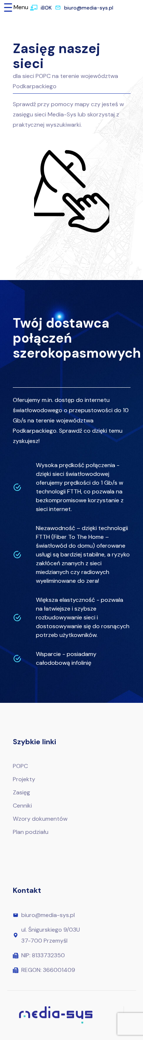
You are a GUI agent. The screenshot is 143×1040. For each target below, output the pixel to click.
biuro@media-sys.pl (88, 7)
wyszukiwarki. (64, 124)
